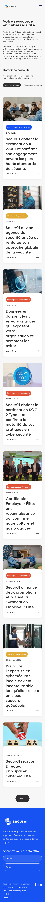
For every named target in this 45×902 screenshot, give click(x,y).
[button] (40, 6)
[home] (11, 6)
